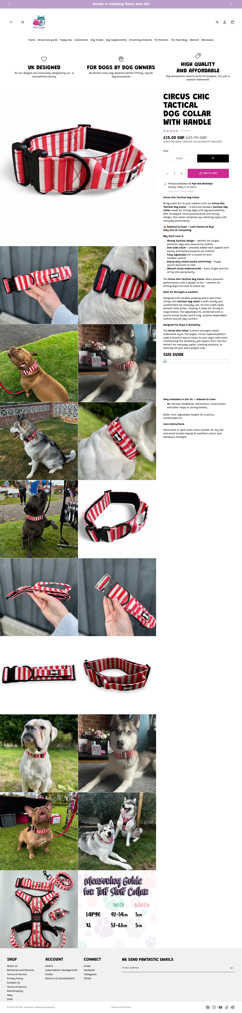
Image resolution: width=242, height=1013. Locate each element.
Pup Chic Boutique (24, 1007)
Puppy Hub (66, 40)
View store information (181, 191)
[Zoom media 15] (117, 753)
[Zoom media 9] (117, 519)
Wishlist (194, 40)
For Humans (161, 40)
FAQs (9, 995)
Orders (49, 966)
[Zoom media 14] (39, 753)
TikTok (87, 978)
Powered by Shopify (45, 1007)
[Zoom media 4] (39, 363)
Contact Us (13, 983)
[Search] (23, 22)
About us (12, 966)
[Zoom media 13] (117, 675)
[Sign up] (231, 968)
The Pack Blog (179, 40)
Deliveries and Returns (20, 970)
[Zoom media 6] (39, 441)
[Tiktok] (226, 1007)
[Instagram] (214, 1007)
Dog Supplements (116, 40)
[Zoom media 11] (117, 597)
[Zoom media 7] (117, 441)
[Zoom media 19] (117, 909)
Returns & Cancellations (60, 978)
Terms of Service (17, 974)
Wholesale (207, 40)
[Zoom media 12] (39, 675)
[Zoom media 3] (117, 285)
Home (32, 40)
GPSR (10, 999)
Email (87, 966)
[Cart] (232, 22)
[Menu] (11, 22)
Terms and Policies (121, 1007)
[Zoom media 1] (78, 168)
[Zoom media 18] (39, 909)
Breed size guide (47, 40)
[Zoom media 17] (117, 831)
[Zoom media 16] (39, 831)
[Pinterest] (233, 1007)
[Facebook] (208, 1007)
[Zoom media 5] (117, 363)
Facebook (89, 970)
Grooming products (140, 40)
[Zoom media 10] (39, 597)
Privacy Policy (15, 978)
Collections (81, 40)
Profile (49, 974)
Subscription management (61, 970)
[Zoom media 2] (39, 285)
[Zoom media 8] (39, 519)
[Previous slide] (8, 4)
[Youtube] (220, 1007)
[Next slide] (231, 4)
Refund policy (15, 991)
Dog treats (97, 40)
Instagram (90, 974)
